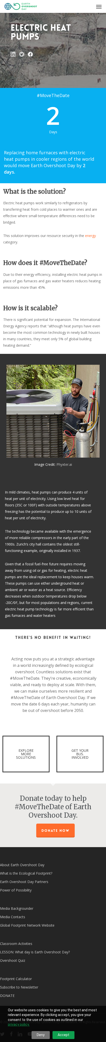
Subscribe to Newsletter (19, 987)
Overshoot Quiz (12, 960)
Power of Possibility (16, 890)
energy (90, 235)
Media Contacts (12, 916)
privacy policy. (19, 1024)
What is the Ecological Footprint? (26, 873)
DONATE (7, 995)
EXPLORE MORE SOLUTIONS (26, 754)
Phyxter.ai (64, 464)
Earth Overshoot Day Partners (24, 881)
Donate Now (55, 830)
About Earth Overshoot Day (22, 864)
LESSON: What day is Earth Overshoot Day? (35, 952)
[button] (99, 6)
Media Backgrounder (16, 908)
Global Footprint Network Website (27, 925)
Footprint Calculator (16, 978)
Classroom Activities (16, 943)
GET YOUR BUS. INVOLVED (79, 754)
